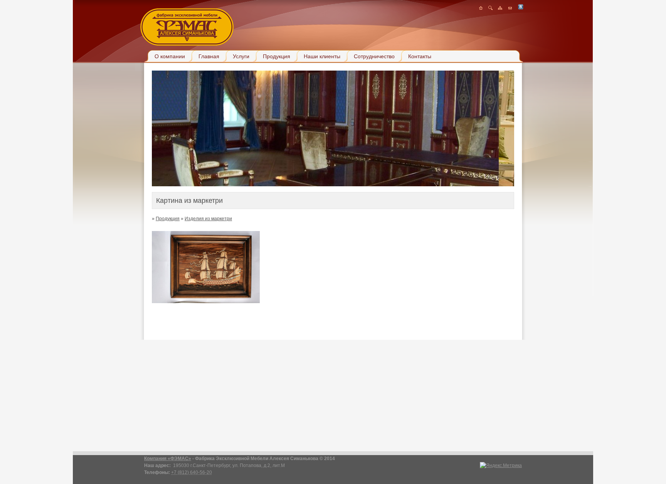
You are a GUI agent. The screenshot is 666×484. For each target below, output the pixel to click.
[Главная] (480, 8)
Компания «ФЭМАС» (167, 458)
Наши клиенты (322, 56)
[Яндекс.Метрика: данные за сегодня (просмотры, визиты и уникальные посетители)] (501, 465)
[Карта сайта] (500, 8)
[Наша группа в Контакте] (521, 8)
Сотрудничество (374, 56)
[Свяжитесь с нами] (510, 8)
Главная (208, 56)
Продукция (276, 56)
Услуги (241, 56)
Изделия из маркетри (208, 218)
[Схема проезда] (490, 8)
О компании (170, 56)
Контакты (419, 56)
